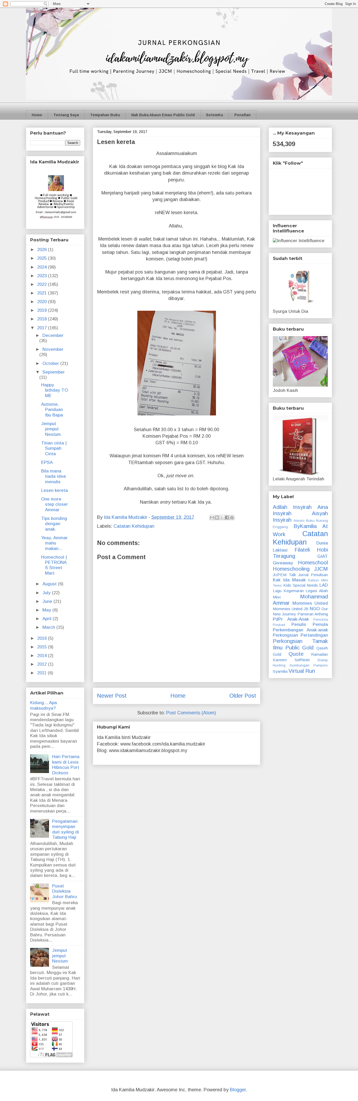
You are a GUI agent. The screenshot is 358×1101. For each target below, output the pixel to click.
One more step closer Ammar (54, 504)
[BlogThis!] (217, 517)
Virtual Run (302, 671)
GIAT (322, 556)
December (52, 335)
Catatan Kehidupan (133, 526)
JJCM (321, 569)
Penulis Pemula (309, 624)
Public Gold (299, 647)
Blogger (238, 1089)
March (49, 627)
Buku (310, 520)
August (50, 583)
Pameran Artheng (312, 614)
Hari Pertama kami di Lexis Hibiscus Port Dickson (65, 764)
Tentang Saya (66, 115)
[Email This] (212, 517)
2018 (42, 318)
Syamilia (280, 671)
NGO (315, 608)
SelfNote (302, 660)
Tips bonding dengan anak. (54, 524)
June (47, 601)
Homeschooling (291, 569)
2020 (42, 301)
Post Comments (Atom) (191, 712)
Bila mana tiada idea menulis (53, 476)
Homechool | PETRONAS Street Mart (54, 565)
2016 (42, 638)
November (52, 349)
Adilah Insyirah (292, 507)
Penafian (242, 115)
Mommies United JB (290, 609)
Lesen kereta (54, 490)
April (47, 618)
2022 (42, 284)
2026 (42, 249)
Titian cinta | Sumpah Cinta (54, 448)
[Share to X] (222, 517)
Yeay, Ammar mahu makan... (54, 543)
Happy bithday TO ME (54, 390)
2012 (42, 664)
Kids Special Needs (300, 585)
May (47, 610)
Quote (296, 654)
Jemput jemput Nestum (51, 429)
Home (37, 115)
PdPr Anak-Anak (291, 619)
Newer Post (112, 695)
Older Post (242, 695)
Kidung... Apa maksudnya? (43, 705)
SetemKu (214, 115)
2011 (42, 672)
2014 (42, 655)
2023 (42, 275)
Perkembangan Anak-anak (300, 629)
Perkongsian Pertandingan (300, 635)
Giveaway (283, 562)
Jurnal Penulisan (313, 574)
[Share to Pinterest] (232, 517)
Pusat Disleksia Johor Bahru (64, 891)
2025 (42, 258)
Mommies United (310, 603)
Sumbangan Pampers (309, 665)
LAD (323, 585)
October (51, 363)
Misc (277, 597)
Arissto (299, 520)
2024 (42, 267)
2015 (42, 646)
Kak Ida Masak (289, 579)
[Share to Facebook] (227, 517)
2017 (42, 327)
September (53, 372)
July (47, 592)
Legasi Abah (317, 590)
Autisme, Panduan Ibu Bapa (52, 410)
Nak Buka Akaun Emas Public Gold (163, 115)
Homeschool (313, 562)
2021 (42, 293)
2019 (42, 310)
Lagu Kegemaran (288, 590)
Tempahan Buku (105, 115)
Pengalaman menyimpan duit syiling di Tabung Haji (65, 829)
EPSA (47, 462)
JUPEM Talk (284, 574)
